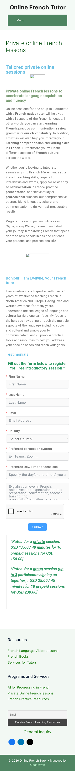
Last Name (16, 395)
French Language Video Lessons (33, 651)
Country (14, 431)
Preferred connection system (30, 449)
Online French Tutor (38, 7)
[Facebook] (11, 742)
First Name (16, 376)
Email (12, 413)
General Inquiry (37, 732)
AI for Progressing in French (29, 687)
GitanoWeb (37, 765)
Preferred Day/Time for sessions (33, 467)
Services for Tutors (22, 662)
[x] (30, 742)
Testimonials (17, 354)
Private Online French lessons (30, 693)
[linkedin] (21, 742)
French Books (18, 656)
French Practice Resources (28, 699)
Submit (37, 527)
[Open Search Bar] (61, 20)
